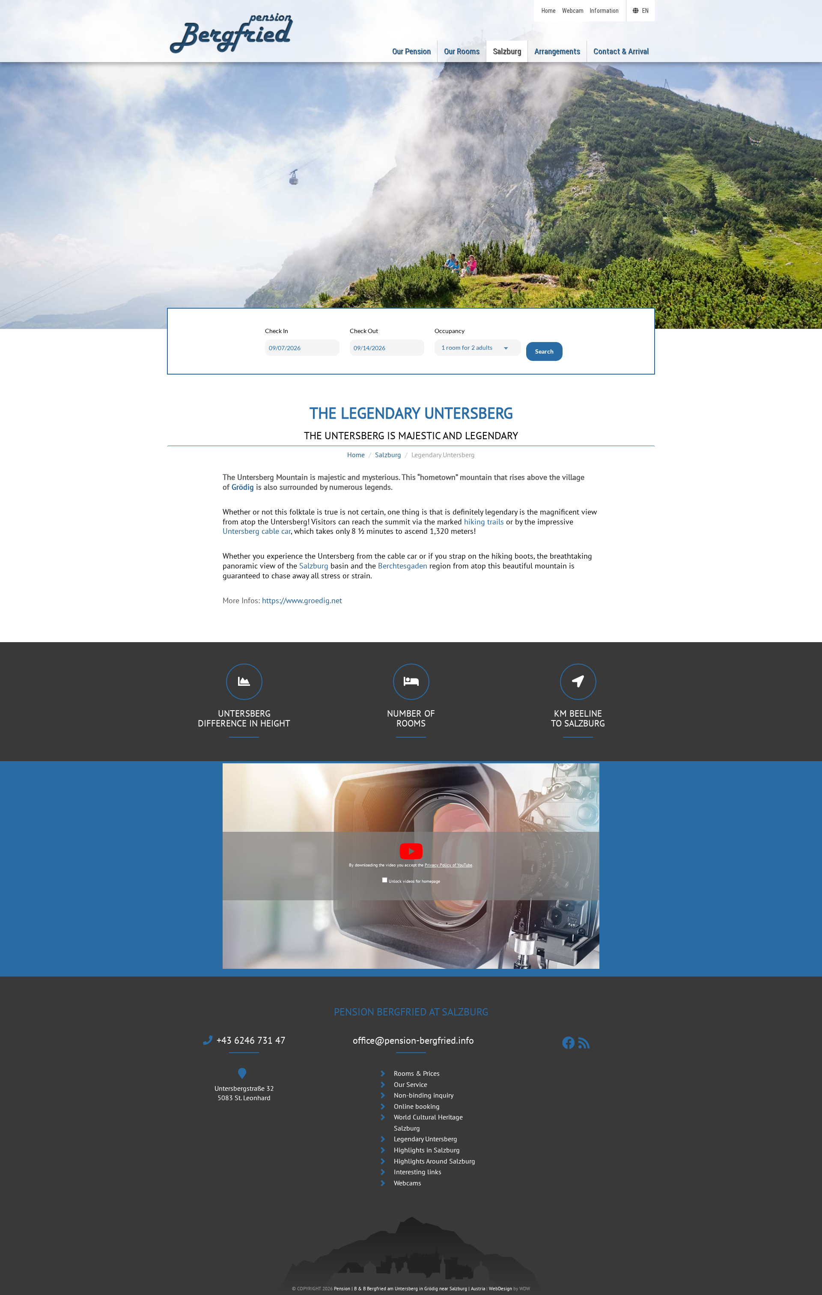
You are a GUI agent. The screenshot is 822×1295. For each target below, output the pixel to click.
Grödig (243, 487)
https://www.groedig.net (302, 600)
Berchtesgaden (402, 566)
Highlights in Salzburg (427, 1150)
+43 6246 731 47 (251, 1040)
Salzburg (388, 454)
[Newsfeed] (586, 1042)
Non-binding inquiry (423, 1095)
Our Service (410, 1084)
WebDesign (500, 1289)
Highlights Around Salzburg (434, 1161)
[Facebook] (570, 1042)
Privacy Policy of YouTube (448, 865)
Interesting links (417, 1171)
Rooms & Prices (417, 1073)
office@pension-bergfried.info (413, 1040)
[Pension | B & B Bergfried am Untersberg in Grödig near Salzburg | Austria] (231, 32)
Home (356, 454)
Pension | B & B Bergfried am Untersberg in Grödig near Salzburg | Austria (409, 1289)
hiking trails (484, 522)
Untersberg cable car (257, 531)
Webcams (407, 1183)
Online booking (417, 1106)
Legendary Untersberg (425, 1138)
